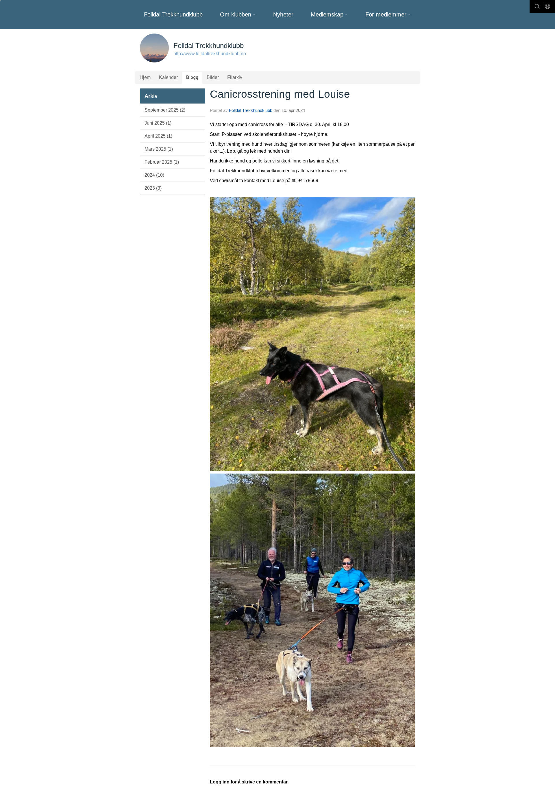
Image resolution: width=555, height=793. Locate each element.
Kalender (168, 77)
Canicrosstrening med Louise (280, 94)
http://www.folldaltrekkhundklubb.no (209, 53)
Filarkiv (234, 77)
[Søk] (537, 6)
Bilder (213, 77)
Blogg (192, 78)
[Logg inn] (547, 6)
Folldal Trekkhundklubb (173, 14)
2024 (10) (154, 175)
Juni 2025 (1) (158, 123)
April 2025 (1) (158, 136)
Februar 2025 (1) (162, 162)
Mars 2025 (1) (159, 149)
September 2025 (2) (165, 110)
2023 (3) (153, 188)
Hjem (145, 77)
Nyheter (283, 14)
